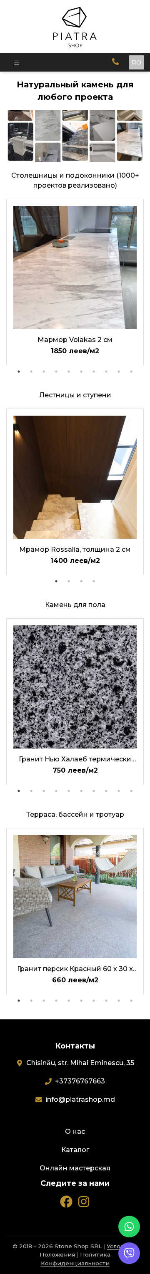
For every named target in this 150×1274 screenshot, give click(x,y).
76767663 (80, 1081)
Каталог (75, 1150)
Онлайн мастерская (75, 1168)
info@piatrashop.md (80, 1099)
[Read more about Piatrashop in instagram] (84, 1201)
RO (136, 62)
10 (131, 371)
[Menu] (16, 62)
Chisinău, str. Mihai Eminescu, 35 (80, 1063)
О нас (75, 1131)
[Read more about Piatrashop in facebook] (66, 1201)
